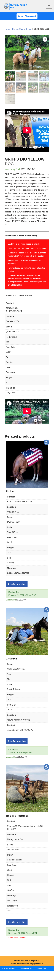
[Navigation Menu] (49, 6)
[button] (45, 39)
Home (7, 29)
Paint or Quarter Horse (21, 29)
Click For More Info (17, 584)
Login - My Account (27, 16)
